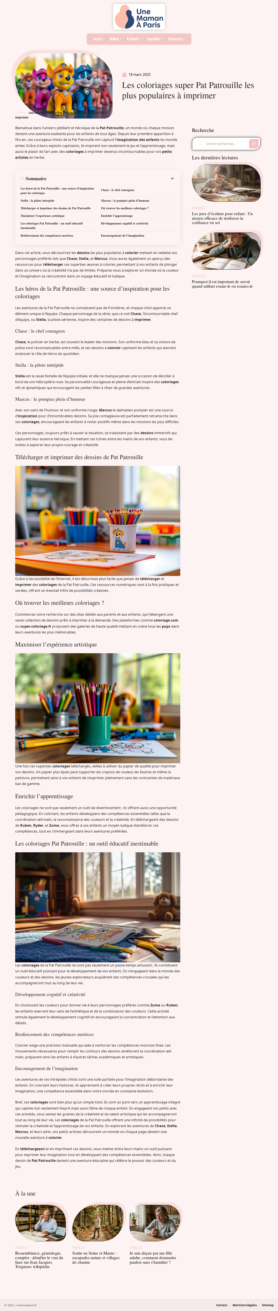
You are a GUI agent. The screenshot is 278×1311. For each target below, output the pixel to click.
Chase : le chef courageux (117, 190)
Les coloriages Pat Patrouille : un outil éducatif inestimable (52, 225)
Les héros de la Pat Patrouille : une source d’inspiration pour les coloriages (57, 190)
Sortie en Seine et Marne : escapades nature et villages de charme (95, 1257)
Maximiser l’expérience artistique (43, 215)
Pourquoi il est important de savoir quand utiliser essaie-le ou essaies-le (222, 284)
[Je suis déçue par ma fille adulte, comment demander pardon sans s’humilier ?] (155, 1223)
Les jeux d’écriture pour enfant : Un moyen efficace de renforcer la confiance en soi (222, 218)
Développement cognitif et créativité (124, 223)
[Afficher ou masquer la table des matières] (110, 178)
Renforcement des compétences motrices (47, 235)
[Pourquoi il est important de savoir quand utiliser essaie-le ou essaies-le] (226, 251)
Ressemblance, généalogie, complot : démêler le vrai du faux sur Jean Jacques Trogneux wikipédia (39, 1259)
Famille (21, 1248)
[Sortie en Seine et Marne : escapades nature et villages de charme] (97, 1223)
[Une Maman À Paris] (139, 17)
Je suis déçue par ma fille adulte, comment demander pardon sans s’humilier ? (153, 1257)
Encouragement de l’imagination (122, 235)
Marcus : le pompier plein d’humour (125, 200)
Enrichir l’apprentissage (117, 215)
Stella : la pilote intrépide (37, 200)
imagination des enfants (138, 139)
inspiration (27, 416)
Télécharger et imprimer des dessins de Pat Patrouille (56, 208)
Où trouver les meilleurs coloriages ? (125, 208)
